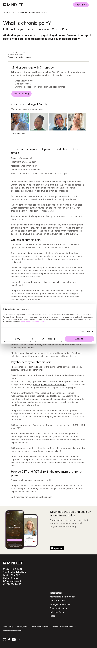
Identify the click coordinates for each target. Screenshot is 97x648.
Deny (17, 339)
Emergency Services (60, 604)
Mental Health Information (62, 597)
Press (52, 616)
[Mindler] (13, 4)
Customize (47, 339)
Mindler (6, 12)
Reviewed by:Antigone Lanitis (19, 57)
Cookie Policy (8, 627)
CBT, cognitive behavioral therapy (49, 384)
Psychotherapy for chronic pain (26, 169)
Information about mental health (23, 12)
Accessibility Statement (12, 631)
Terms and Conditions (40, 627)
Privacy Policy (22, 627)
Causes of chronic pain (22, 158)
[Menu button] (92, 5)
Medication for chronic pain (24, 166)
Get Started (81, 5)
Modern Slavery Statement (63, 627)
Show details (85, 331)
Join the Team (57, 612)
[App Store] (57, 548)
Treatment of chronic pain (23, 162)
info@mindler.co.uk (12, 581)
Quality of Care (57, 600)
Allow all (79, 339)
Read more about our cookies (33, 322)
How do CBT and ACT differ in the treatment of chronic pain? (40, 173)
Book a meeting (21, 93)
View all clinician (19, 133)
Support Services (58, 608)
